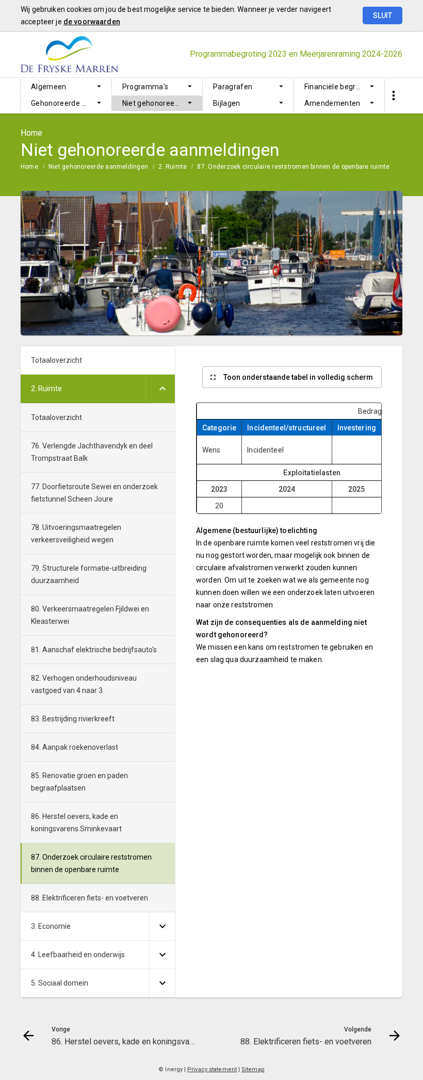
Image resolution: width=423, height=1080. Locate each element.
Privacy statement (212, 1069)
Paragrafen (233, 87)
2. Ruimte (172, 166)
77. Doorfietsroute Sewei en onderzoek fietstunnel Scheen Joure (94, 492)
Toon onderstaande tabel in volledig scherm (298, 377)
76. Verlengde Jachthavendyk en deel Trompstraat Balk (92, 452)
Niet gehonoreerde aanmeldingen (162, 103)
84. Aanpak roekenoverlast (74, 747)
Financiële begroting (338, 87)
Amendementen (332, 103)
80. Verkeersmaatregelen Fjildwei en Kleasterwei (90, 615)
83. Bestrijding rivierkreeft (73, 719)
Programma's (145, 87)
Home (29, 166)
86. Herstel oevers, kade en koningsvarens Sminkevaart (76, 822)
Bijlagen (226, 103)
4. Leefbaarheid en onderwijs (78, 954)
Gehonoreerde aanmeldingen (71, 103)
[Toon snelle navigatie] (393, 96)
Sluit (382, 15)
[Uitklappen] (162, 389)
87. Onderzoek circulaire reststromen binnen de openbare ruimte (293, 166)
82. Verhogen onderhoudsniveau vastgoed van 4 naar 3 (84, 684)
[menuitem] (66, 86)
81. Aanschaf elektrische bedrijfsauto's (94, 650)
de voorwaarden (91, 22)
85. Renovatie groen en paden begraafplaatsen (79, 781)
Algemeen (49, 87)
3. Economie (51, 926)
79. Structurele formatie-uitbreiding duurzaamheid (89, 574)
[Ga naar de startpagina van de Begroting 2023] (76, 54)
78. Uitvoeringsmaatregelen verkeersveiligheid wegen (76, 533)
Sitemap (253, 1069)
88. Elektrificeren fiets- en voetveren (89, 898)
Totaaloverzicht (56, 360)
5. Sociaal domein (59, 983)
